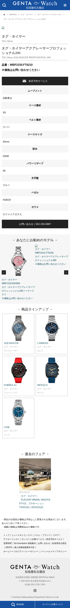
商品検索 (20, 604)
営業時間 (7, 543)
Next (66, 272)
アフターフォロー (11, 539)
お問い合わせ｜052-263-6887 (35, 224)
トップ (6, 535)
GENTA (8, 547)
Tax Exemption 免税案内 (25, 543)
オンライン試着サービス (52, 604)
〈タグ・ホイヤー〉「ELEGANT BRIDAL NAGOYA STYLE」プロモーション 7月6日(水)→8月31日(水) (34, 499)
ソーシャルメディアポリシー (53, 551)
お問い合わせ (44, 543)
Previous (4, 272)
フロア (56, 535)
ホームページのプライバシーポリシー (20, 551)
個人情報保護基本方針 (24, 547)
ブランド (47, 535)
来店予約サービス (38, 81)
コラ (36, 535)
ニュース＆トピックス (22, 535)
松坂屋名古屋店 (59, 543)
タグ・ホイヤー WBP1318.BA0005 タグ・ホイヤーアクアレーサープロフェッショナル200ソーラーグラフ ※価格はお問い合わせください (18, 289)
